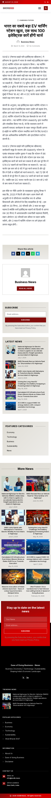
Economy (10, 432)
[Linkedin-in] (48, 2)
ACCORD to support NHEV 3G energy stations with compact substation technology (29, 405)
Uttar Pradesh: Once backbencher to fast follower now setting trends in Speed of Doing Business (38, 590)
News (9, 450)
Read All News (25, 288)
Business (10, 441)
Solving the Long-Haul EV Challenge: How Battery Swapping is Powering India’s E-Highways (31, 384)
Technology (12, 437)
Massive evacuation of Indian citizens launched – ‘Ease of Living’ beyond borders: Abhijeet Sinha (13, 590)
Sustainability (12, 446)
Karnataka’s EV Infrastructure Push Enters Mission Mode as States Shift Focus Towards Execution (31, 394)
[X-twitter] (45, 2)
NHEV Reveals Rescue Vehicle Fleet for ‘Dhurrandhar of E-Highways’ (31, 362)
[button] (39, 8)
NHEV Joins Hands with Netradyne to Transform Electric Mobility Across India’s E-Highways (31, 373)
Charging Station (26, 20)
